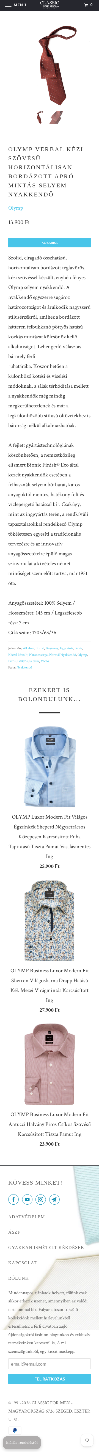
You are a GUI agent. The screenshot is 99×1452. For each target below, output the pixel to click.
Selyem (34, 661)
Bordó (39, 648)
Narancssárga (38, 655)
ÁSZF (14, 1232)
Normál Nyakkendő (62, 655)
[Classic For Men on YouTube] (28, 1200)
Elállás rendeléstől (22, 1442)
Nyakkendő (24, 667)
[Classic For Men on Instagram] (41, 1200)
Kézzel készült (18, 655)
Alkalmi (28, 648)
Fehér (78, 648)
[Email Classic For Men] (55, 1200)
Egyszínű (66, 648)
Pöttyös (22, 661)
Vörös (45, 661)
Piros (12, 661)
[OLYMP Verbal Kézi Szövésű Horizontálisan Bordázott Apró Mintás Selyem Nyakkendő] (49, 65)
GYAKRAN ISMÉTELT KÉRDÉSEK (46, 1247)
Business (52, 648)
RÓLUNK (18, 1278)
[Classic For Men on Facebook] (14, 1200)
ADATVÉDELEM (26, 1216)
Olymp (15, 207)
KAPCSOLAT (22, 1263)
